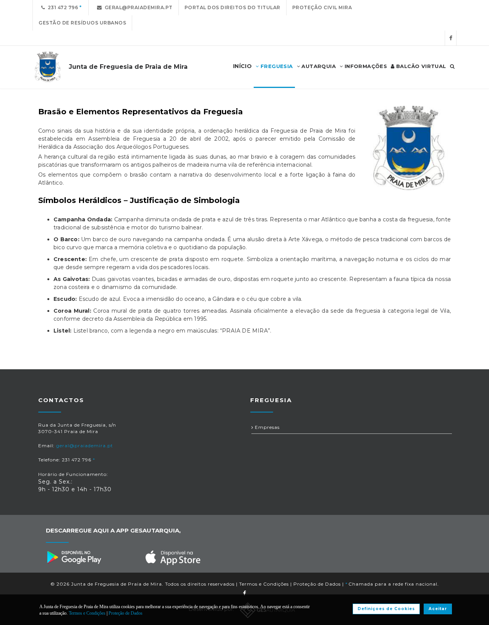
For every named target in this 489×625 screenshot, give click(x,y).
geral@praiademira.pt (137, 7)
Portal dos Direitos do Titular (232, 7)
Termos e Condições (264, 584)
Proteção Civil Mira (322, 7)
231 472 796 (61, 7)
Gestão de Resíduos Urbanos (82, 23)
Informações (365, 66)
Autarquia (318, 66)
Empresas (266, 427)
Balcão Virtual (420, 66)
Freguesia (276, 66)
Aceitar (438, 608)
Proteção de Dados (317, 584)
